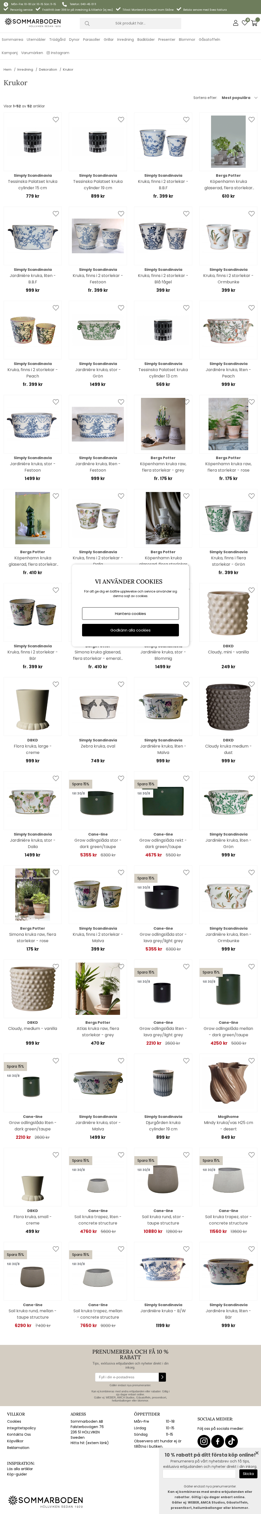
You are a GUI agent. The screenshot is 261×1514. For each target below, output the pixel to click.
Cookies (14, 1421)
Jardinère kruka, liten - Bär (228, 1314)
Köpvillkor (15, 1441)
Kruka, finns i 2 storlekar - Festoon (98, 279)
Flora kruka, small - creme (33, 1220)
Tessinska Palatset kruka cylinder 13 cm (163, 373)
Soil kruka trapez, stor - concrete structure (228, 1220)
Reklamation (18, 1447)
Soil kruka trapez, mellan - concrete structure (97, 1314)
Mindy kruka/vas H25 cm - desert (228, 1126)
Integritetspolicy (21, 1428)
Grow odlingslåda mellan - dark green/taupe (228, 1032)
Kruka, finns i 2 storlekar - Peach (32, 373)
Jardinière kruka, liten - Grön (228, 843)
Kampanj (10, 52)
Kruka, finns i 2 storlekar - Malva (98, 937)
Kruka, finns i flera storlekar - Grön (228, 561)
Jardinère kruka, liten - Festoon (98, 467)
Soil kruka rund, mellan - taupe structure (33, 1314)
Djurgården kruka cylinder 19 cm (163, 1126)
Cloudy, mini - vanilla (228, 652)
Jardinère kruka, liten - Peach (228, 373)
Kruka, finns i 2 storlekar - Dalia (98, 561)
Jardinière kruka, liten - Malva (163, 749)
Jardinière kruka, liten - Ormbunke (228, 937)
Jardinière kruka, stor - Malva (98, 1126)
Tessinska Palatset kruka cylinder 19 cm (98, 185)
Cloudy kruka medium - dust (228, 749)
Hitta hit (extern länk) (90, 1442)
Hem (7, 69)
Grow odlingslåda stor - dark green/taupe (98, 843)
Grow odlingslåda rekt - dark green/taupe (163, 843)
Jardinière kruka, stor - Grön (98, 373)
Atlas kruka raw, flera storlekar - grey (98, 1032)
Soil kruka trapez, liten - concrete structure (98, 1220)
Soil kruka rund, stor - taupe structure (163, 1220)
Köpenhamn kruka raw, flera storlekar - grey (163, 467)
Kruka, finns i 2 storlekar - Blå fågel (163, 279)
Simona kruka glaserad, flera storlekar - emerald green (98, 655)
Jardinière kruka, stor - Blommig (163, 655)
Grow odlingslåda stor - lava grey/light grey (163, 937)
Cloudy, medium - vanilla (32, 1028)
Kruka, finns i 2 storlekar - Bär (32, 655)
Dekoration (48, 69)
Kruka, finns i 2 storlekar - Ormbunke (228, 279)
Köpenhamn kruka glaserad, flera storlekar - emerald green (33, 561)
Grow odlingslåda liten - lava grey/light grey (163, 1032)
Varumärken (32, 52)
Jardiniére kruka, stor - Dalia (33, 843)
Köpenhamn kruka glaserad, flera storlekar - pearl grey (228, 185)
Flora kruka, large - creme (33, 749)
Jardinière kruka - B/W (163, 1311)
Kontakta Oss (19, 1434)
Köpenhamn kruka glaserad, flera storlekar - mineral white (163, 561)
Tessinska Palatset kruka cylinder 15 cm (32, 185)
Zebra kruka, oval (98, 746)
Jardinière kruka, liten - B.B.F (33, 279)
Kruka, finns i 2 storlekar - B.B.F (163, 185)
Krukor (68, 69)
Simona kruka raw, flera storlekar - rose (32, 937)
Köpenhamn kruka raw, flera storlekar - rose (228, 467)
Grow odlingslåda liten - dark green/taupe (33, 1126)
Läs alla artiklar (20, 1468)
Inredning (25, 69)
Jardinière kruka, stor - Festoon (33, 467)
